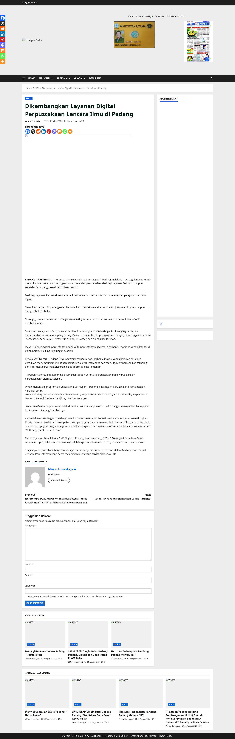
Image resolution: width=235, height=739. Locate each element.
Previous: (56, 498)
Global (78, 78)
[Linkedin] (43, 131)
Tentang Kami (136, 735)
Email (28, 575)
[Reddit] (38, 131)
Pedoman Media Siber (116, 735)
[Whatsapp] (64, 131)
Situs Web (30, 585)
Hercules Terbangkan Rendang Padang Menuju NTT (130, 653)
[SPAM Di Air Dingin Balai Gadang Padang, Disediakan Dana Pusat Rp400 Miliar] (88, 634)
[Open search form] (212, 78)
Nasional (45, 78)
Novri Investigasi (35, 121)
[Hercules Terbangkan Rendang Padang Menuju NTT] (131, 634)
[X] (33, 131)
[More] (70, 131)
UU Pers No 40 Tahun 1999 (75, 735)
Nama (29, 564)
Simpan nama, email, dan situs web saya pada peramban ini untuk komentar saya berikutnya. (75, 596)
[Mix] (59, 131)
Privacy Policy (165, 735)
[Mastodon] (54, 131)
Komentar (31, 525)
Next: (123, 496)
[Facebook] (27, 131)
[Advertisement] (185, 123)
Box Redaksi (97, 735)
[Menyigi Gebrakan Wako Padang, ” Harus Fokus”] (45, 634)
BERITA (29, 98)
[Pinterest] (49, 131)
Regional (62, 78)
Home (31, 78)
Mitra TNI (95, 78)
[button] (24, 78)
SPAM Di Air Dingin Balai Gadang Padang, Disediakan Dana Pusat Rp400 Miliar (87, 655)
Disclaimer (150, 735)
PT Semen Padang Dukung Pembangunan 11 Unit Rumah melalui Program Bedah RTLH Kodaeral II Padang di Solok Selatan (187, 717)
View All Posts (59, 480)
